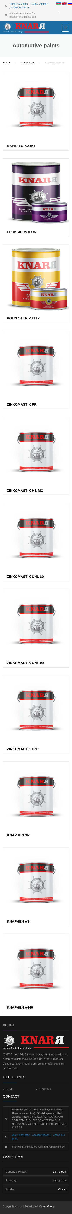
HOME (6, 62)
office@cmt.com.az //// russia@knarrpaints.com (38, 1146)
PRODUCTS (28, 62)
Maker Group (47, 1206)
